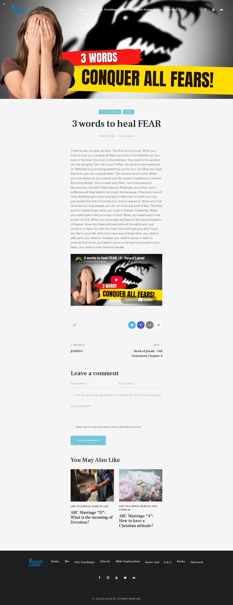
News (128, 112)
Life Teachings (110, 112)
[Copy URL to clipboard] (158, 325)
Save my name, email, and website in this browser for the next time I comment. (118, 395)
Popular (124, 509)
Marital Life (100, 506)
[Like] (75, 325)
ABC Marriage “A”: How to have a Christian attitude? (136, 521)
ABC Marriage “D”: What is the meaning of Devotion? (92, 517)
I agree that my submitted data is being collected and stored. (108, 426)
